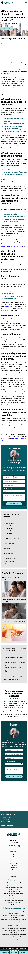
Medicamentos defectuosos (10, 558)
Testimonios (14, 867)
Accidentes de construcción (10, 530)
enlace (23, 470)
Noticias (14, 872)
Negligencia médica (8, 563)
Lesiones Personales (8, 551)
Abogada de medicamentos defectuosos (14, 900)
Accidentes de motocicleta (9, 533)
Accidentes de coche (8, 528)
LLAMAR (15, 952)
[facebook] (9, 846)
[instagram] (19, 846)
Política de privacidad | (20, 948)
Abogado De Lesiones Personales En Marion (13, 679)
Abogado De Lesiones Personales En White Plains (14, 667)
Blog (14, 874)
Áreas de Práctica (14, 863)
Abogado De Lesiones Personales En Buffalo (13, 665)
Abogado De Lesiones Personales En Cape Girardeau (13, 671)
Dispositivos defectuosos (9, 546)
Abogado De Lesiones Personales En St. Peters (14, 676)
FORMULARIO (5, 952)
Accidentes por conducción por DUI (11, 538)
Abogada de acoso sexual (14, 902)
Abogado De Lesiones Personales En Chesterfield (14, 662)
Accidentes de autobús (9, 523)
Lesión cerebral (7, 548)
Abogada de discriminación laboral (14, 895)
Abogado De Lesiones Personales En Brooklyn (14, 660)
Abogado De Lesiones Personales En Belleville (14, 674)
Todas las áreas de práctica (14, 904)
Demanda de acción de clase (10, 541)
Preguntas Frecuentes (14, 869)
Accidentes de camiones (9, 525)
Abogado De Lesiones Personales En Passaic (13, 655)
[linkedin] (12, 846)
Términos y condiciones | (8, 948)
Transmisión (14, 876)
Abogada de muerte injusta (14, 889)
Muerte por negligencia (9, 561)
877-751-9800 (6, 821)
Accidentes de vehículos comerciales (12, 536)
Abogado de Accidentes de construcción (14, 887)
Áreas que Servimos (14, 861)
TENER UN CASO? (7, 28)
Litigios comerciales (8, 553)
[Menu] (26, 2)
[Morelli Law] (7, 2)
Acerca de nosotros (14, 856)
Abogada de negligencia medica (14, 891)
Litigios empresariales (8, 556)
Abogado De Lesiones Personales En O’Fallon (13, 657)
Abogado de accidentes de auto (14, 882)
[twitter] (15, 846)
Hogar (14, 854)
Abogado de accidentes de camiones (14, 885)
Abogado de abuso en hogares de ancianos (14, 893)
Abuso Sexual (7, 520)
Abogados (14, 859)
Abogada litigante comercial (14, 898)
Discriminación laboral (9, 543)
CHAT (24, 952)
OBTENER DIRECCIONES (7, 825)
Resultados (14, 865)
